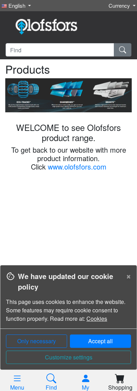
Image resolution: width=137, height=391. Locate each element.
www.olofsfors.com (77, 166)
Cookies (96, 318)
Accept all (100, 341)
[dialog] (68, 328)
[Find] (122, 50)
